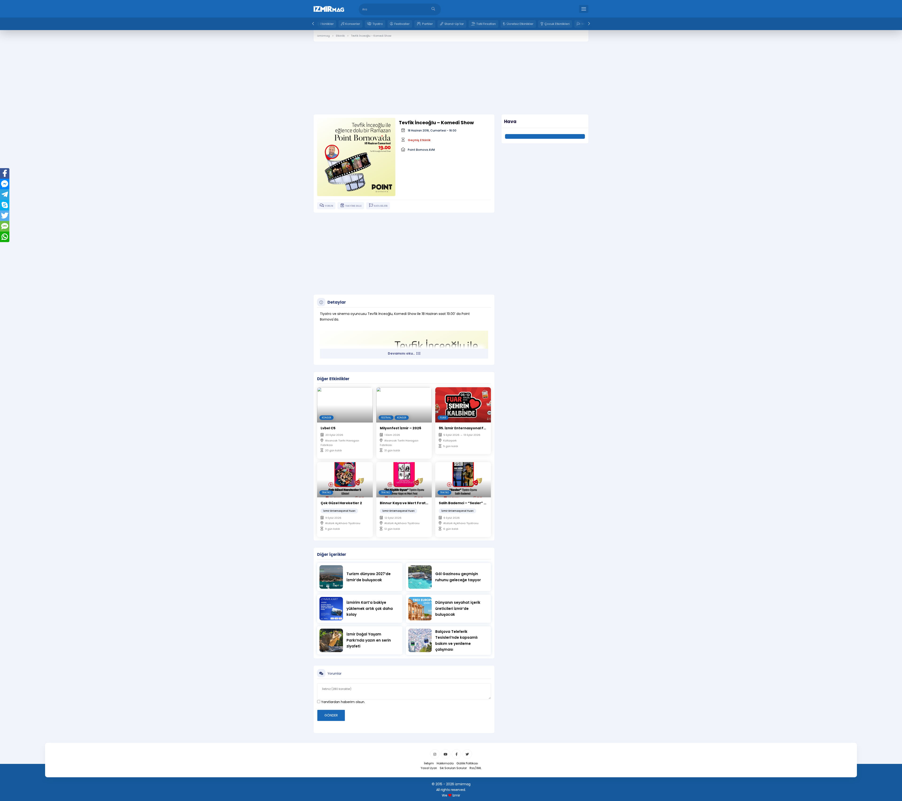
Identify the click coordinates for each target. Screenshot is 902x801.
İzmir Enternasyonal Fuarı (339, 511)
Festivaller (402, 24)
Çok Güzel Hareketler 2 (341, 503)
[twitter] (467, 754)
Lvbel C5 (328, 428)
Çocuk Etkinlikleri (557, 24)
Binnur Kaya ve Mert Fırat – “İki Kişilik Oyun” (419, 503)
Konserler (352, 24)
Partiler (427, 24)
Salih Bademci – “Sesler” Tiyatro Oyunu (474, 503)
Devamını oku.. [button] (402, 353)
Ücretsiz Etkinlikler (520, 24)
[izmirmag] (329, 8)
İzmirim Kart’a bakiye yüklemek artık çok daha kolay (369, 608)
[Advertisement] (451, 74)
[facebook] (456, 754)
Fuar (443, 417)
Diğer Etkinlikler (333, 379)
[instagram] (434, 754)
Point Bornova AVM (421, 150)
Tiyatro (378, 24)
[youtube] (445, 754)
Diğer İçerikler (331, 554)
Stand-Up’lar (454, 24)
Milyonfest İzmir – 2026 (400, 428)
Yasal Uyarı (429, 768)
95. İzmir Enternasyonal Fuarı (465, 428)
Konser (326, 417)
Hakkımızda (445, 763)
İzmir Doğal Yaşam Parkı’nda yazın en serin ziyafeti (368, 640)
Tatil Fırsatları (486, 24)
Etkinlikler (327, 24)
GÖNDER (331, 715)
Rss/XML (475, 768)
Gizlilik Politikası (467, 763)
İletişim (429, 763)
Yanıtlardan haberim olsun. (342, 702)
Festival (386, 417)
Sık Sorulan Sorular (453, 768)
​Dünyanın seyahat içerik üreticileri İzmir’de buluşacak (457, 608)
